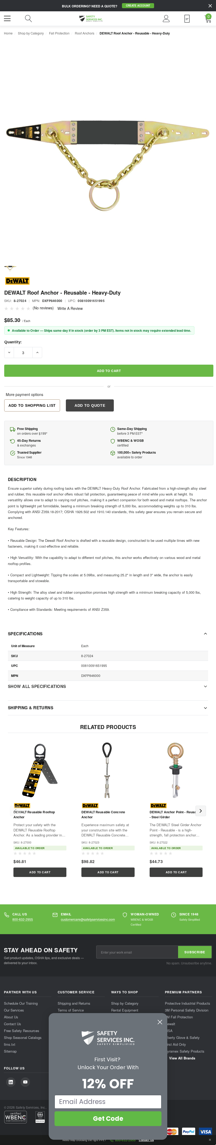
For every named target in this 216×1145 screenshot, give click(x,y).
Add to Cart (39, 872)
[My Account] (166, 18)
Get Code (108, 1118)
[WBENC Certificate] (15, 1117)
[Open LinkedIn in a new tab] (11, 1082)
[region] (108, 811)
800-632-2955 (22, 919)
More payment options (24, 394)
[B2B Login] (187, 19)
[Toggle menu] (8, 18)
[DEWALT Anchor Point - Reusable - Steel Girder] (176, 770)
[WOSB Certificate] (40, 1117)
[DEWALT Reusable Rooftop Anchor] (40, 770)
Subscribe (194, 952)
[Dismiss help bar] (210, 1140)
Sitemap (10, 1050)
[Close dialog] (160, 1022)
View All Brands (181, 1057)
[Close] (210, 6)
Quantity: (13, 342)
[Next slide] (200, 811)
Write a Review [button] (70, 308)
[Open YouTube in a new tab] (25, 1082)
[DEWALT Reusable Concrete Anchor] (108, 770)
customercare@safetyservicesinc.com (88, 919)
